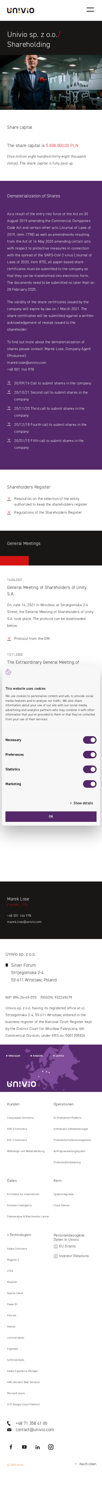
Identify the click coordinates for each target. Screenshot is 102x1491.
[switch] (90, 754)
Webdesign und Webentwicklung (26, 1151)
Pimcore (11, 1315)
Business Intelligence (19, 1205)
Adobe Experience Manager (22, 1371)
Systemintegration (64, 1194)
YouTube (24, 1447)
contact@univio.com (35, 1430)
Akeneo (11, 1326)
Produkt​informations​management (72, 1140)
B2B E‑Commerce (17, 1129)
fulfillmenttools (15, 1360)
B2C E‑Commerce (17, 1140)
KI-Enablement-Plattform (68, 1118)
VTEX (10, 1271)
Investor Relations (71, 1255)
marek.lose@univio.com (26, 362)
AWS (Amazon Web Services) (23, 1382)
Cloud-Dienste (61, 1205)
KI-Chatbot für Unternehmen (23, 1194)
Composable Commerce (20, 1118)
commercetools (15, 1338)
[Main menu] (90, 9)
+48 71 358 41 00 (31, 1423)
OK (51, 816)
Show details (83, 803)
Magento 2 (13, 1260)
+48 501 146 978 (20, 369)
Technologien (20, 1234)
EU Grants (65, 1246)
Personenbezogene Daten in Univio (69, 1237)
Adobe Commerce (17, 1249)
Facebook (11, 1447)
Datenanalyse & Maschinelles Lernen (28, 1216)
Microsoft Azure (16, 1393)
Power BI (12, 1304)
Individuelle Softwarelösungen (71, 1129)
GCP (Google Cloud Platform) (23, 1404)
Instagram (51, 1447)
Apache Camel (15, 1293)
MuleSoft (12, 1282)
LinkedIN (37, 1447)
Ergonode (12, 1349)
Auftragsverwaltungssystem (69, 1151)
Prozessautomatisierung (67, 1162)
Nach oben (85, 1463)
